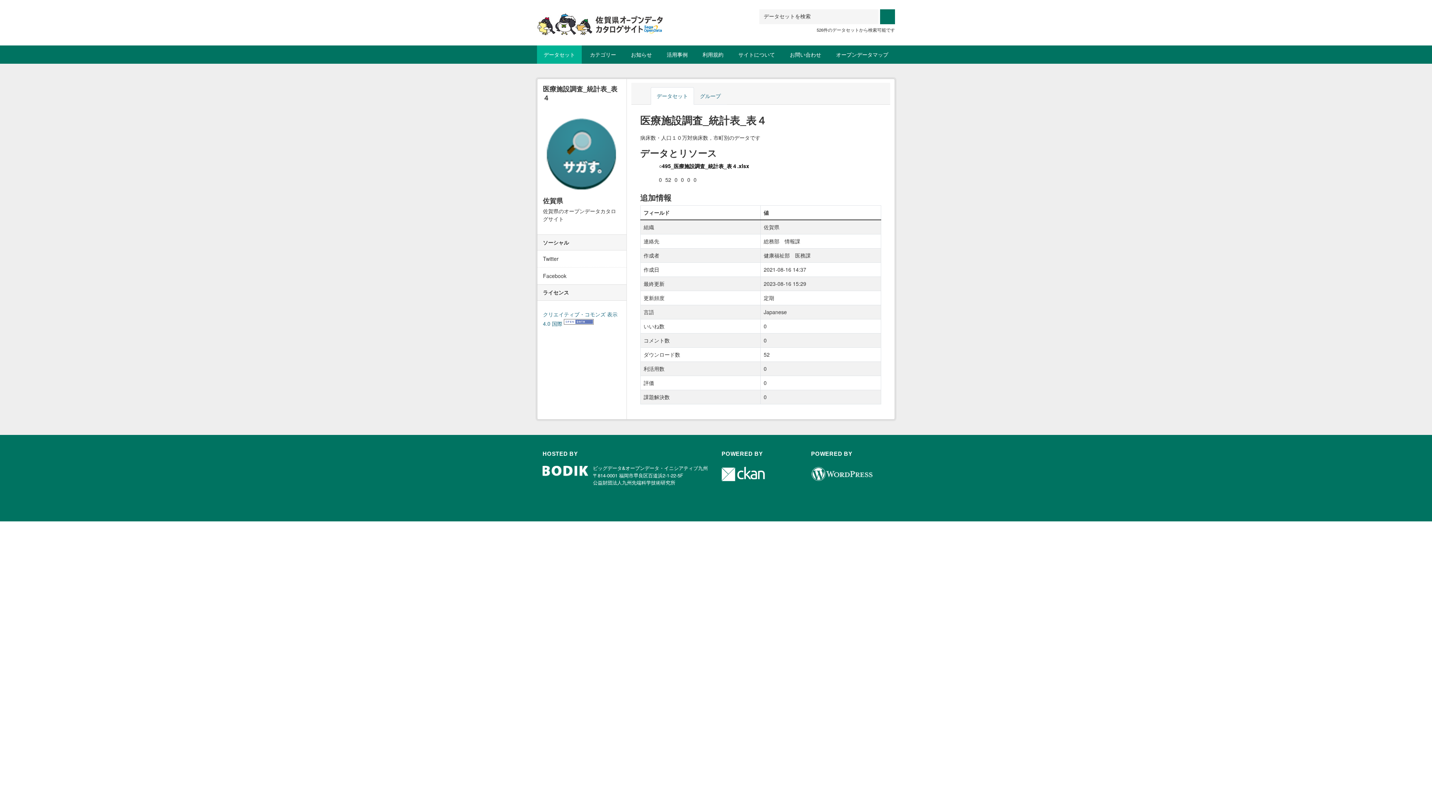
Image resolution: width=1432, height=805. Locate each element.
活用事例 (677, 54)
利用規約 (713, 54)
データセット (559, 54)
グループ (710, 96)
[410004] (600, 18)
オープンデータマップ (862, 54)
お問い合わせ (805, 54)
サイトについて (756, 54)
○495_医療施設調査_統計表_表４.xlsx (704, 166)
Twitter (551, 258)
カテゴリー (603, 54)
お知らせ (641, 54)
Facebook (554, 276)
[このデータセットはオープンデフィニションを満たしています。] (579, 323)
